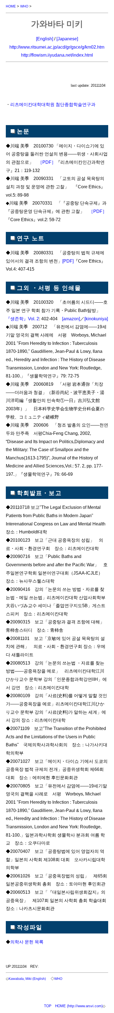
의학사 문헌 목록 (26, 941)
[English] (44, 38)
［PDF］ (47, 162)
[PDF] (68, 260)
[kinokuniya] (96, 318)
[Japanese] (67, 38)
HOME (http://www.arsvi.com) (79, 1006)
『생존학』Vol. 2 (22, 318)
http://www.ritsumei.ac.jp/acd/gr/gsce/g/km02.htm (56, 46)
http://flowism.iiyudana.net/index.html (57, 54)
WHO (24, 6)
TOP (47, 1006)
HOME (11, 6)
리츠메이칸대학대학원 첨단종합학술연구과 (52, 104)
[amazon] (71, 318)
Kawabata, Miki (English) (27, 978)
